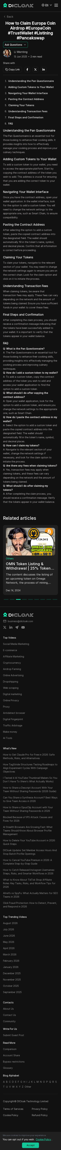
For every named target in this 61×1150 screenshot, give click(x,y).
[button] (47, 5)
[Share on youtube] (23, 627)
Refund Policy (40, 1115)
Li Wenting (20, 52)
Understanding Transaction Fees (27, 111)
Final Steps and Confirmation (25, 117)
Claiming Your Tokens (21, 105)
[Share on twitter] (4, 627)
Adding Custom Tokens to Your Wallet (31, 87)
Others (10, 558)
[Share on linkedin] (11, 627)
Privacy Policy (40, 1108)
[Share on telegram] (17, 627)
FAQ (10, 123)
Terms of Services (13, 1108)
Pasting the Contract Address (26, 99)
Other (28, 1086)
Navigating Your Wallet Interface (28, 93)
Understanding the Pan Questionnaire (31, 81)
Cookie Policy (10, 1115)
